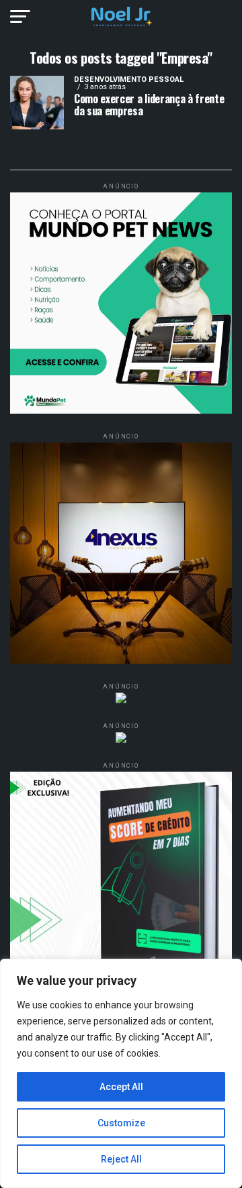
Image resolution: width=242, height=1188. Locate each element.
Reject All (121, 1159)
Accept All (121, 1086)
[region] (121, 1073)
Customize (121, 1123)
